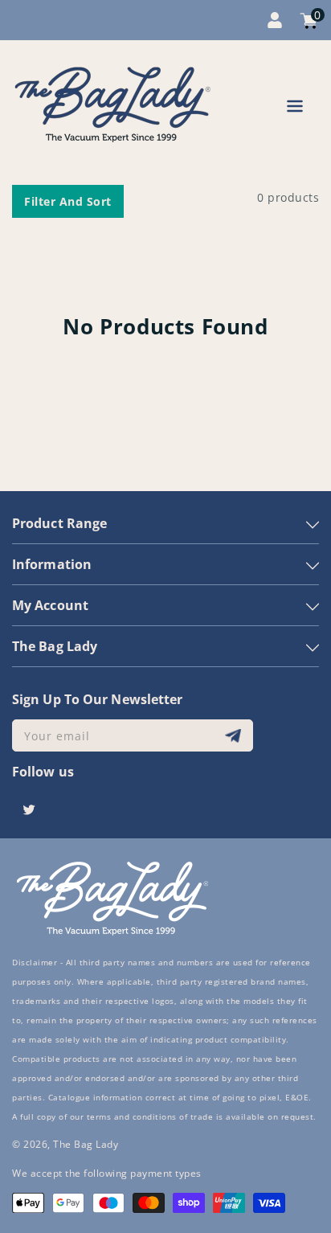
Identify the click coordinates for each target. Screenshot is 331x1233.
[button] (295, 109)
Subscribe (235, 735)
